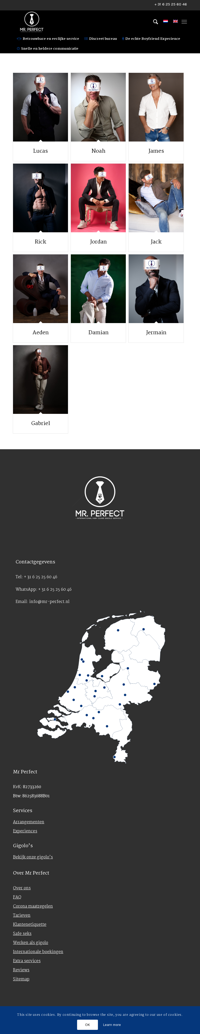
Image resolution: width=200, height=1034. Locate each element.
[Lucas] (40, 107)
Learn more (112, 1024)
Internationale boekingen (38, 952)
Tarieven (21, 915)
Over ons (22, 888)
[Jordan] (98, 198)
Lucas (40, 151)
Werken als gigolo (30, 943)
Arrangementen (28, 822)
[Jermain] (156, 288)
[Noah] (98, 107)
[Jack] (156, 198)
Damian (98, 332)
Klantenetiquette (29, 924)
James (156, 151)
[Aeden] (40, 288)
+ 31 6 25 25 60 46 (170, 4)
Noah (98, 151)
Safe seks (22, 933)
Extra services (27, 961)
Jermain (156, 332)
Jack (156, 241)
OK (87, 1024)
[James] (156, 107)
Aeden (41, 332)
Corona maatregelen (33, 906)
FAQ (17, 897)
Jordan (98, 241)
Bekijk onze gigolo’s (33, 857)
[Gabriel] (40, 379)
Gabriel (40, 423)
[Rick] (40, 198)
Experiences (25, 831)
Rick (40, 241)
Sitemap (21, 979)
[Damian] (98, 288)
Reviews (21, 970)
